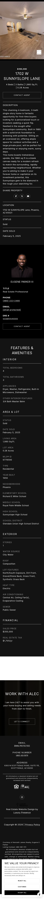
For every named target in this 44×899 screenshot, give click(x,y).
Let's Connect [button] (22, 721)
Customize (22, 887)
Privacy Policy (32, 824)
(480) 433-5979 (22, 755)
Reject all (22, 881)
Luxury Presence (22, 812)
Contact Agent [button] (22, 95)
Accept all (22, 892)
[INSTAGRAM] (22, 797)
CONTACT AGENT (22, 326)
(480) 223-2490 (11, 301)
